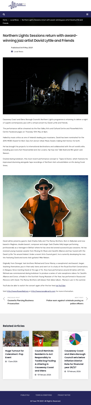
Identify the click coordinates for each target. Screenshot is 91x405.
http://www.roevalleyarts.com (43, 291)
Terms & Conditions (43, 395)
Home (5, 20)
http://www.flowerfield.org (17, 291)
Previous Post (21, 301)
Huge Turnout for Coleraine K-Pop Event (14, 354)
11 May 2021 (28, 48)
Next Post (64, 301)
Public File (25, 395)
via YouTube (60, 286)
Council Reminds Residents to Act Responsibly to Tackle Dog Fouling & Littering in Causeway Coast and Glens (45, 360)
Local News (14, 20)
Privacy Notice (64, 395)
